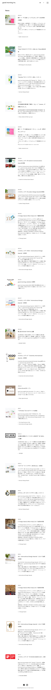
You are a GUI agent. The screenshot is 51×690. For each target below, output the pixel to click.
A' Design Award (22, 238)
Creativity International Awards (26, 375)
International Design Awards (25, 269)
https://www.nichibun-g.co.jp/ (26, 116)
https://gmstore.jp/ (23, 398)
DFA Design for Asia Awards (25, 64)
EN (40, 2)
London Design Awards (24, 203)
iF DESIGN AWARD (23, 675)
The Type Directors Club (24, 422)
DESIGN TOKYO (22, 343)
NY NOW (21, 453)
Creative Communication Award (26, 179)
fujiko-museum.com (23, 36)
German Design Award (24, 92)
